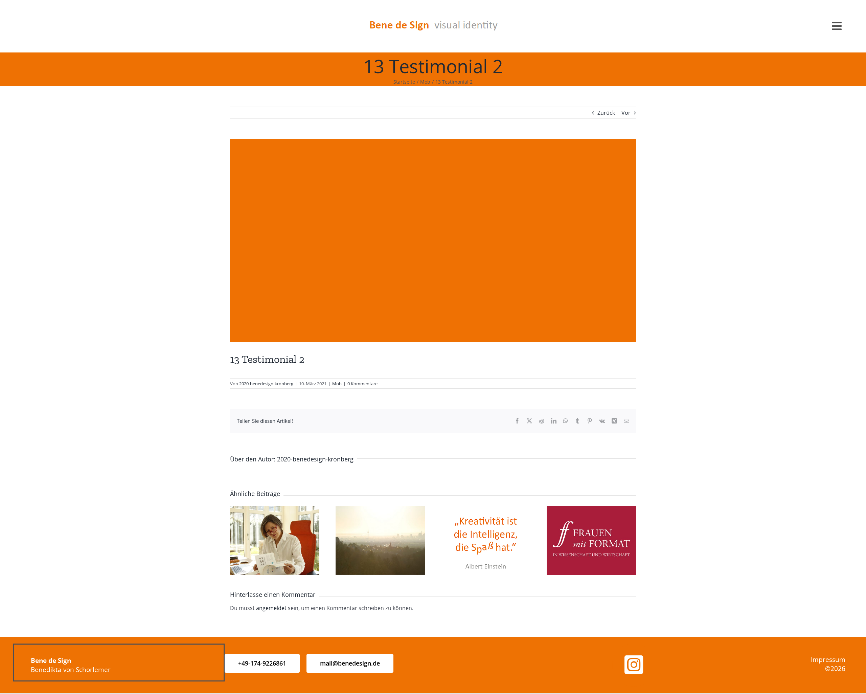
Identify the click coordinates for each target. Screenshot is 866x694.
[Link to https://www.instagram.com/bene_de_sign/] (633, 665)
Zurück (606, 112)
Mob (337, 384)
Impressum (828, 659)
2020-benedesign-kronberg (266, 384)
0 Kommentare (362, 384)
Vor (626, 112)
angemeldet (271, 608)
